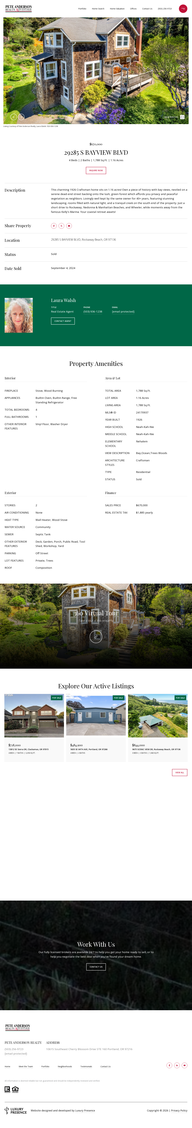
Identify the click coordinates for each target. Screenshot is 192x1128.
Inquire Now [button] (96, 170)
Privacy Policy (179, 1110)
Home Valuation (117, 8)
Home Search (98, 8)
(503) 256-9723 (165, 8)
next (21, 117)
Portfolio (82, 8)
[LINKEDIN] (177, 1065)
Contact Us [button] (96, 966)
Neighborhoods (65, 1066)
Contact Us (105, 1066)
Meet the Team (26, 1066)
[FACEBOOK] (169, 1065)
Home (7, 1066)
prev (13, 117)
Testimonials (86, 1066)
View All (179, 772)
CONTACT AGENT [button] (62, 321)
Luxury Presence (85, 1110)
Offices (133, 8)
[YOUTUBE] (184, 1065)
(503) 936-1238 (92, 311)
